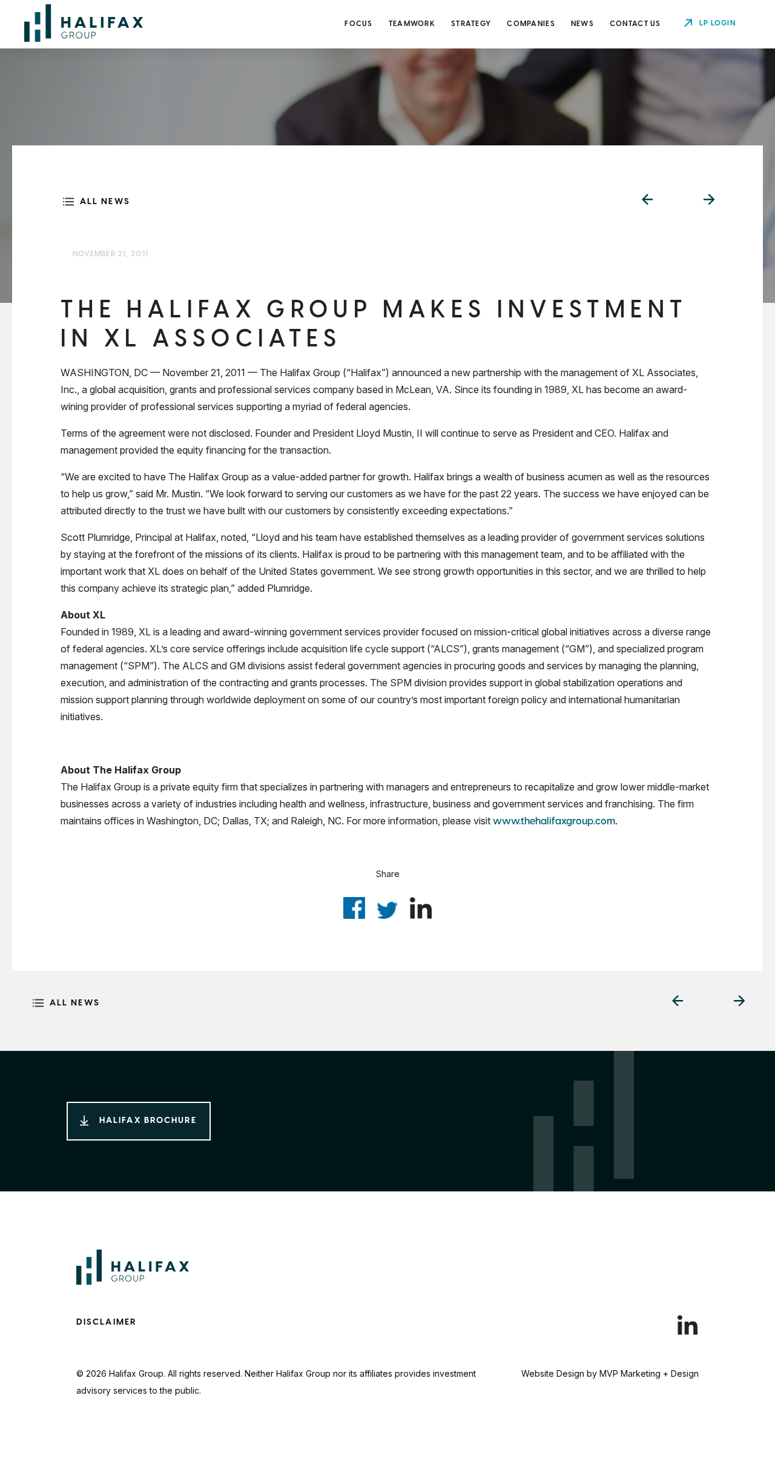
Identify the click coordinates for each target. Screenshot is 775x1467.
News (582, 24)
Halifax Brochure (148, 1120)
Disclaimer (106, 1322)
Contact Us (635, 24)
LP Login (717, 23)
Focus (358, 24)
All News (105, 202)
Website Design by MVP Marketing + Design (610, 1373)
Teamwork (412, 24)
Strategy (471, 24)
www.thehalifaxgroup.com (554, 821)
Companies (531, 24)
